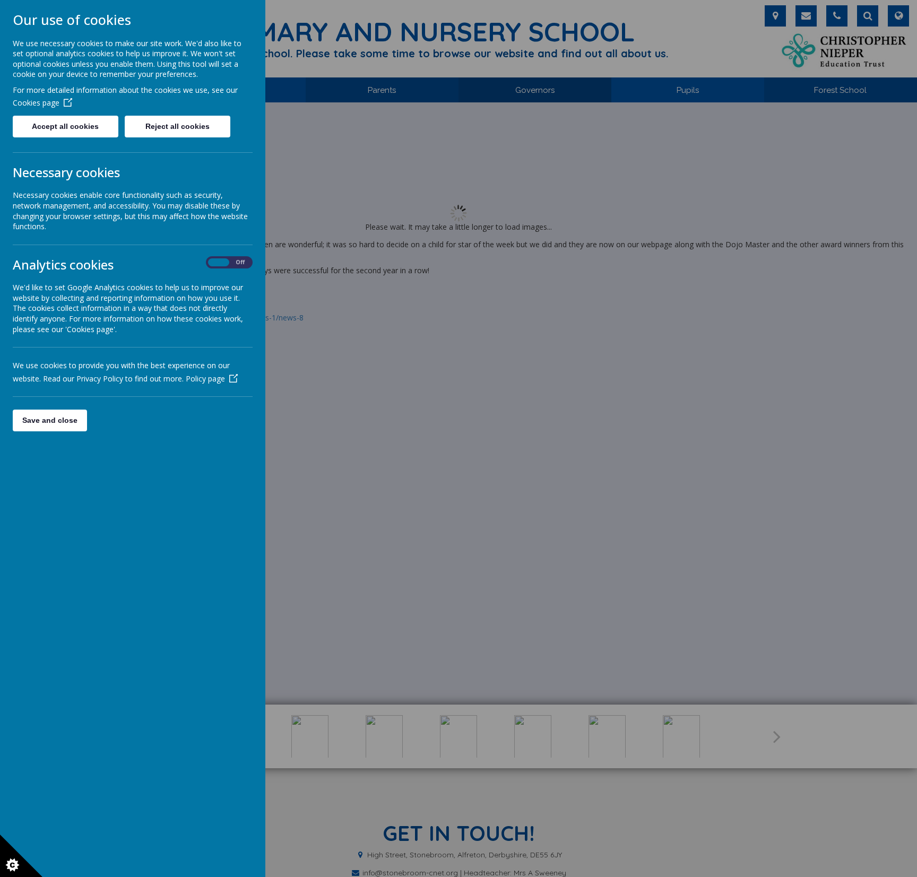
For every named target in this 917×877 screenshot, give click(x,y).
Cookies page (36, 103)
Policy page (205, 379)
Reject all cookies (177, 126)
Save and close (49, 420)
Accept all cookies (65, 126)
